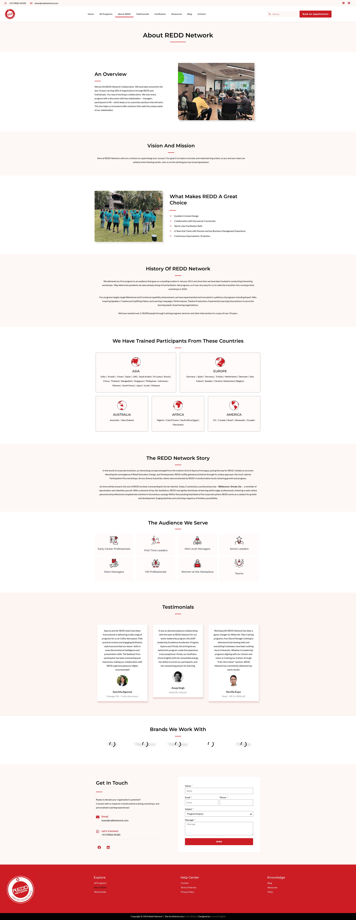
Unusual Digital (218, 916)
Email (188, 797)
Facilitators (160, 14)
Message (189, 820)
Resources (176, 14)
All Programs (105, 14)
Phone (223, 797)
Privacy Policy (187, 891)
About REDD (124, 14)
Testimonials (142, 14)
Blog (189, 14)
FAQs (270, 891)
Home (91, 14)
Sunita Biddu (190, 916)
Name (188, 785)
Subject (188, 809)
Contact (202, 14)
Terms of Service (188, 887)
